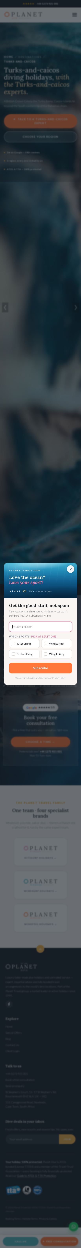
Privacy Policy (58, 678)
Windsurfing (56, 643)
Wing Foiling (56, 654)
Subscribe (40, 668)
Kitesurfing (24, 643)
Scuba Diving (25, 654)
